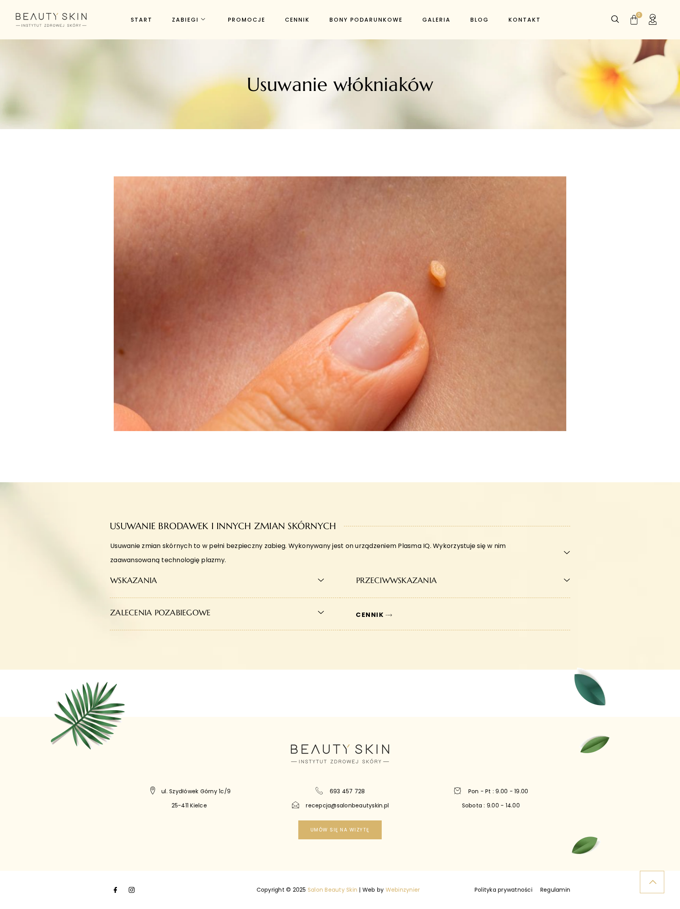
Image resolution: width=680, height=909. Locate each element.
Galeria (436, 20)
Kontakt (524, 20)
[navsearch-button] (615, 20)
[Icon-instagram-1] (131, 890)
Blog (479, 20)
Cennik (297, 20)
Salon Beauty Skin (332, 890)
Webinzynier (403, 890)
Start (141, 20)
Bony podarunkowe (366, 20)
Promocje (246, 20)
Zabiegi (185, 20)
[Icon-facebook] (116, 890)
